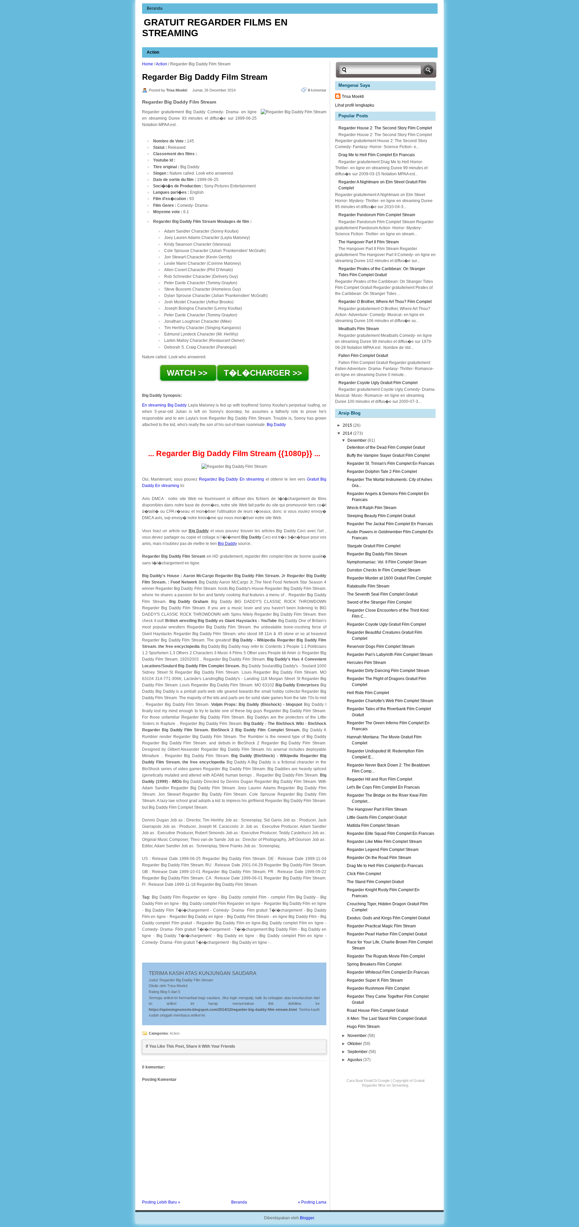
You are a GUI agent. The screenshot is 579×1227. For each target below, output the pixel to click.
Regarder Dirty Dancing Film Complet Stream (388, 670)
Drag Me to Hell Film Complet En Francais (376, 154)
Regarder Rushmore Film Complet (378, 988)
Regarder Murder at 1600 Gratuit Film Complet (389, 578)
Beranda (155, 8)
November (357, 1035)
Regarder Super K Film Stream (375, 980)
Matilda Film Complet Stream (373, 825)
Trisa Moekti (353, 96)
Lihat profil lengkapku (354, 105)
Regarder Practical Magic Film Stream (381, 926)
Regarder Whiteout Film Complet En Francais (388, 972)
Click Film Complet (364, 873)
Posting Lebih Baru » (161, 1202)
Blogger (307, 1218)
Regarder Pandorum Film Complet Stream (376, 214)
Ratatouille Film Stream (368, 586)
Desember (357, 440)
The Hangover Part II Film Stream (368, 242)
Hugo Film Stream (363, 1026)
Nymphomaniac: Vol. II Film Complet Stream (387, 562)
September (358, 1051)
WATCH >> (188, 372)
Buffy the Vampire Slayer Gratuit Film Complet (388, 455)
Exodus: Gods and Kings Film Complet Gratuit (388, 918)
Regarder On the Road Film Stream (379, 857)
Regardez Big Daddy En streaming (231, 479)
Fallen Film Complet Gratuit (363, 355)
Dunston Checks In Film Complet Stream (384, 570)
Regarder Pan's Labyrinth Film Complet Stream (390, 654)
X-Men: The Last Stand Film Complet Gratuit (387, 1018)
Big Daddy (276, 424)
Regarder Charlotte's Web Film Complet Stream (390, 700)
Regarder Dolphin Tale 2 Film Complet (382, 471)
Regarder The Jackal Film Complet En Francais (390, 524)
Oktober (355, 1043)
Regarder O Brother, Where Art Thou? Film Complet (385, 301)
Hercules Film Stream (366, 662)
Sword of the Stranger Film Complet (379, 602)
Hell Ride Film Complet (368, 692)
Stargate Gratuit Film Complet (373, 546)
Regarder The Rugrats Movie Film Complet (386, 956)
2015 (348, 425)
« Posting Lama (312, 1202)
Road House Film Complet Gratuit (377, 1010)
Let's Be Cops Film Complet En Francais (383, 787)
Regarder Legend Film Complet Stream (383, 849)
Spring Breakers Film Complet (374, 964)
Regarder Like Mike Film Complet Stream (384, 841)
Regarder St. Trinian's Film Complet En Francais (390, 463)
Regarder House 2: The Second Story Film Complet (385, 128)
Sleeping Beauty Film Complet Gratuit (381, 515)
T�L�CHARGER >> (263, 372)
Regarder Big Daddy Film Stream (204, 76)
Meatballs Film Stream (358, 328)
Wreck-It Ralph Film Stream (371, 507)
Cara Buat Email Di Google (368, 1081)
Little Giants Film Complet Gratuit (376, 817)
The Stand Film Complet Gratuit (375, 881)
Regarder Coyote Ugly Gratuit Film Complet (377, 382)
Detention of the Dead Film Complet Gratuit (386, 447)
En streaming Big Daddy (164, 405)
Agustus (355, 1059)
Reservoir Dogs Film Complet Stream (380, 646)
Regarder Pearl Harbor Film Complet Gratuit (387, 934)
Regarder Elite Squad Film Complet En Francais (390, 833)
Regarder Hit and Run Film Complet (379, 779)
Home (147, 64)
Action (153, 52)
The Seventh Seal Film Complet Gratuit (382, 594)
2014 (348, 433)
